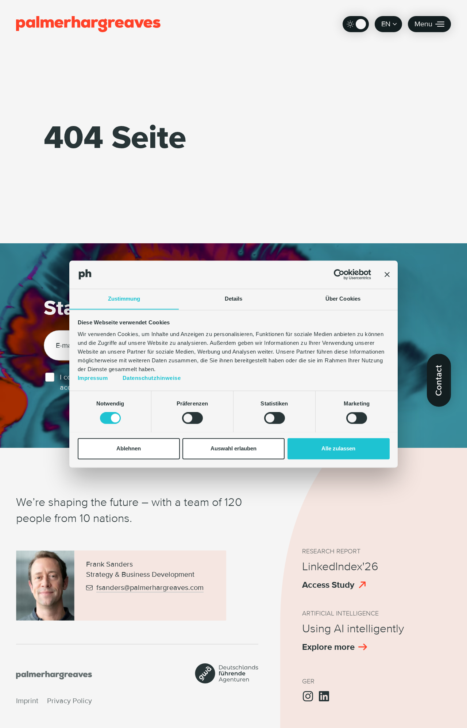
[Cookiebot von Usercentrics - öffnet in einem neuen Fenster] (339, 274)
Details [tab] (234, 299)
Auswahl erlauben (233, 448)
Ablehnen (128, 448)
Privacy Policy (69, 701)
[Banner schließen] (387, 274)
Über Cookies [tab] (342, 299)
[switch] (192, 418)
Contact (438, 380)
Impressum (93, 378)
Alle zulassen (338, 448)
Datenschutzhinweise (152, 378)
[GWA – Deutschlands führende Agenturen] (226, 680)
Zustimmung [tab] (124, 299)
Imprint (27, 701)
